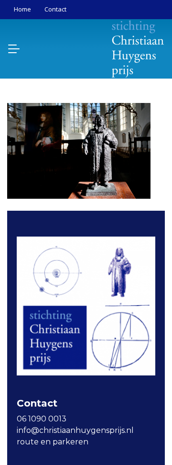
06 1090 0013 (41, 418)
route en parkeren (52, 441)
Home (22, 9)
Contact (55, 9)
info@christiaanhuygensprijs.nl (75, 430)
